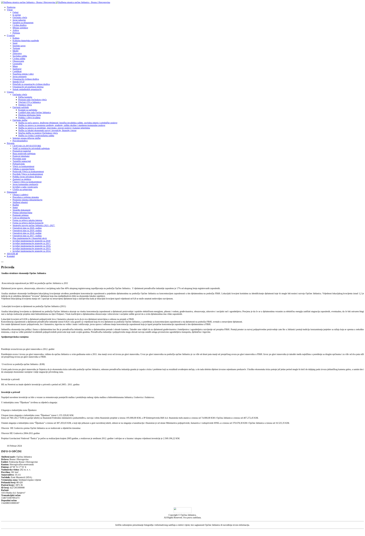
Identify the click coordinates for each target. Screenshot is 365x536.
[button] (10, 10)
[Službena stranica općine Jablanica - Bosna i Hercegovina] (55, 2)
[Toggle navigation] (2, 261)
